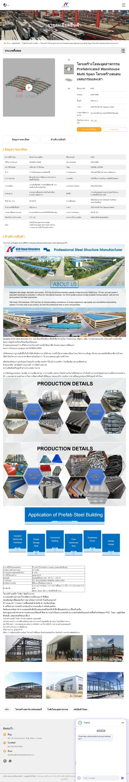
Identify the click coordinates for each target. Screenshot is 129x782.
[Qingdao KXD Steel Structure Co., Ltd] (65, 5)
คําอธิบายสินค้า (58, 139)
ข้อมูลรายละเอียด (20, 139)
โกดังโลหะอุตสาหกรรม (57, 709)
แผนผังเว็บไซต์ (30, 776)
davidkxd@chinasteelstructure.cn (21, 755)
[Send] (123, 778)
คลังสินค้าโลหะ (80, 709)
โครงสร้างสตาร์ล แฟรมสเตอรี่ (28, 709)
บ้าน (8, 43)
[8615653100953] (10, 762)
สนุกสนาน (115, 129)
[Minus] (122, 722)
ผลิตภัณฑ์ (16, 43)
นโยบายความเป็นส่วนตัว (12, 776)
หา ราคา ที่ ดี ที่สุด (89, 129)
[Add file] (79, 778)
